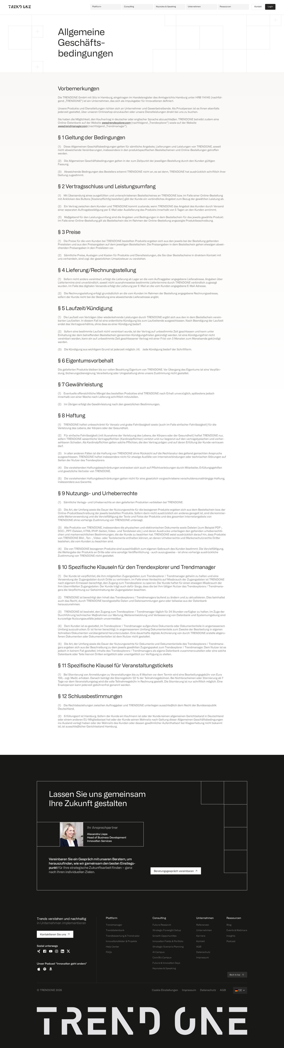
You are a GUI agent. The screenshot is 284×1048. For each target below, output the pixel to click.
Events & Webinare (236, 930)
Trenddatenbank (115, 930)
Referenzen (202, 925)
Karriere (200, 936)
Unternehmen (204, 930)
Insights (230, 936)
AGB (198, 947)
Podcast (230, 941)
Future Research (162, 925)
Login (270, 7)
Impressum (202, 958)
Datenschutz (203, 952)
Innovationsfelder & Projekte (121, 941)
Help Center (112, 947)
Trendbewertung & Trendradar (123, 936)
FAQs (109, 952)
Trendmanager (114, 925)
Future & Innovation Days (166, 963)
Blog (228, 925)
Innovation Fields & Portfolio (168, 941)
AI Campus (159, 952)
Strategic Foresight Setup (167, 930)
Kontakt (258, 7)
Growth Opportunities (165, 936)
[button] (105, 7)
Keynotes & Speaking (164, 968)
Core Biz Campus (162, 958)
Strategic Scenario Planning (168, 947)
